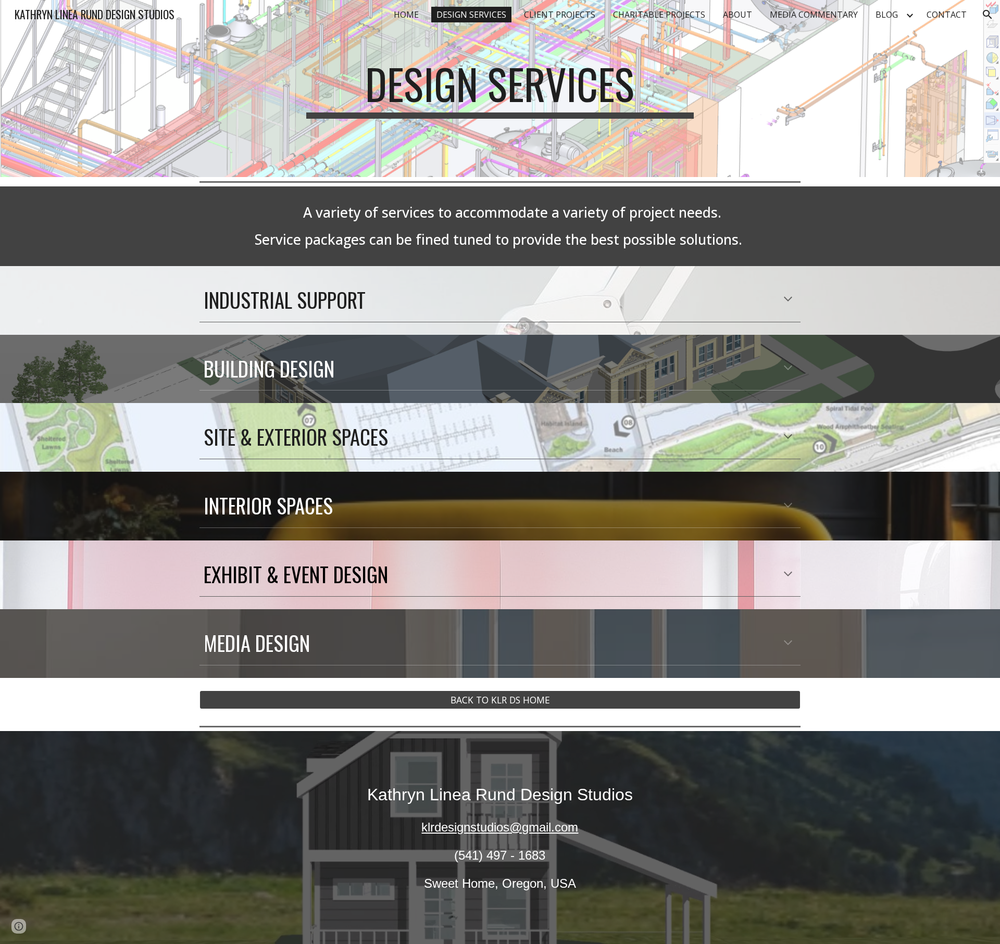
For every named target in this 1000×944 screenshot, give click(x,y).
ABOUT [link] (737, 14)
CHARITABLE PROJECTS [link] (659, 14)
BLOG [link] (887, 14)
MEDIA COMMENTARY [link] (814, 14)
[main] (500, 88)
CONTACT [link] (947, 14)
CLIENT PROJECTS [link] (559, 14)
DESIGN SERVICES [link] (471, 14)
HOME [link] (406, 14)
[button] (987, 14)
